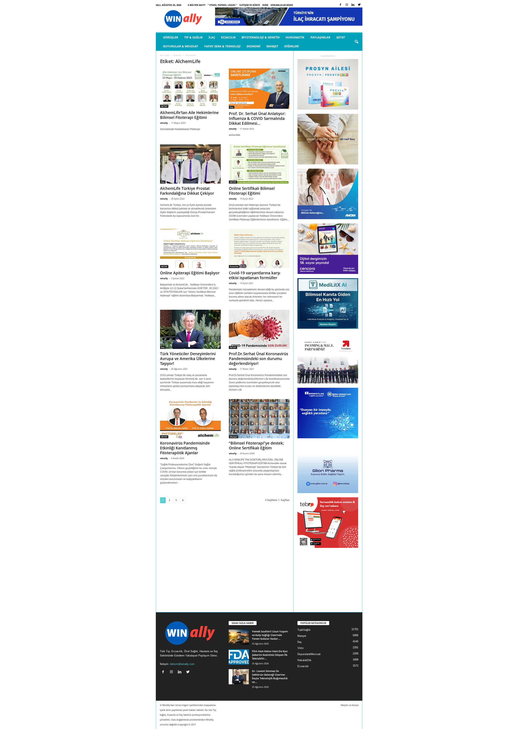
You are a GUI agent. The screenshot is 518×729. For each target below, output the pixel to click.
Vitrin (300, 648)
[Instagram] (346, 5)
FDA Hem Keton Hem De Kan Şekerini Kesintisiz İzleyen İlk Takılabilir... (270, 654)
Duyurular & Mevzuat (180, 46)
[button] (356, 41)
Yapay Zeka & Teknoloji (222, 46)
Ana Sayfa (164, 55)
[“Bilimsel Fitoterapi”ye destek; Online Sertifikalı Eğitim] (259, 418)
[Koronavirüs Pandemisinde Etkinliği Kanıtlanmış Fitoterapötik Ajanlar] (190, 418)
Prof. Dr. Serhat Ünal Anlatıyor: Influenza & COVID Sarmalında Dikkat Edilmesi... (257, 118)
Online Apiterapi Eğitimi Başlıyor (190, 273)
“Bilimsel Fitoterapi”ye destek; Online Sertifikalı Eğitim (256, 446)
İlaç (212, 37)
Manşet (272, 46)
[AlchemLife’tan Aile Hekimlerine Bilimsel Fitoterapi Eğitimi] (190, 88)
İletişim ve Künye (249, 4)
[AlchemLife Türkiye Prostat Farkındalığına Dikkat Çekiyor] (190, 164)
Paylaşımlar (320, 37)
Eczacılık (228, 37)
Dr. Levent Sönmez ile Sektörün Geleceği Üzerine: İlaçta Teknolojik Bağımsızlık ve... (270, 676)
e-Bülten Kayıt (196, 4)
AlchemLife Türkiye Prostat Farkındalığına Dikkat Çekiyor (187, 191)
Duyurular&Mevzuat (309, 654)
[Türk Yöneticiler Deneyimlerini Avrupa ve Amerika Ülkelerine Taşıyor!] (190, 329)
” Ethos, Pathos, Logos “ (222, 4)
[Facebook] (340, 5)
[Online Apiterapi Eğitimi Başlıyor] (190, 248)
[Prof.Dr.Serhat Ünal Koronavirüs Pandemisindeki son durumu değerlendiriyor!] (259, 329)
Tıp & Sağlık (193, 37)
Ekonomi (253, 46)
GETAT (340, 37)
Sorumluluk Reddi (282, 4)
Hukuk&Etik (295, 37)
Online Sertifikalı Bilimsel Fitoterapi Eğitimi (252, 191)
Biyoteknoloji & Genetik (261, 37)
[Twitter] (359, 5)
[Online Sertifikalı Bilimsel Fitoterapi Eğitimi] (259, 164)
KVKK (265, 4)
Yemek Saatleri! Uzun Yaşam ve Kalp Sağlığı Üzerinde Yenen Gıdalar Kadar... (270, 635)
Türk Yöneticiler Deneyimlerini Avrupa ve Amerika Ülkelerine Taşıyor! (188, 358)
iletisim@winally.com (182, 664)
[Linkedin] (353, 5)
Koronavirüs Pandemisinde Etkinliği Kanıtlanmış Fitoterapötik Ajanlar (185, 448)
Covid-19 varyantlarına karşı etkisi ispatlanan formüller (254, 275)
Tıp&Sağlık (304, 629)
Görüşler (170, 37)
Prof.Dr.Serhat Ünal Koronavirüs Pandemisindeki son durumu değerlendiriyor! (258, 358)
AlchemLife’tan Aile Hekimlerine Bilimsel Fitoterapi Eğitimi (189, 115)
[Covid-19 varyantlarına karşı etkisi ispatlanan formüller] (259, 248)
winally (164, 122)
